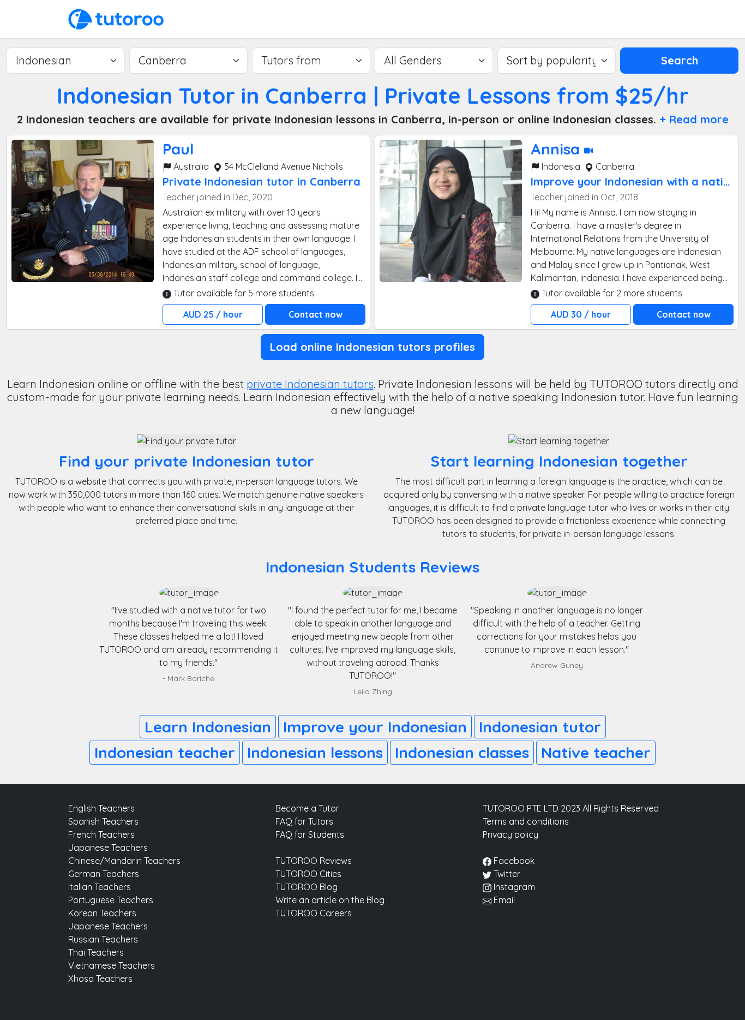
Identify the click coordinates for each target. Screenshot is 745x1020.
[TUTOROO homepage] (116, 18)
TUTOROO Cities (308, 873)
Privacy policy (510, 834)
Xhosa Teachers (100, 978)
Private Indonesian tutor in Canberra (262, 181)
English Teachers (101, 808)
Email (503, 899)
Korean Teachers (102, 913)
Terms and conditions (526, 821)
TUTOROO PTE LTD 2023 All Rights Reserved (571, 808)
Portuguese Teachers (110, 899)
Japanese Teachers (108, 847)
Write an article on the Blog (329, 899)
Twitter (505, 873)
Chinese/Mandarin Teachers (124, 860)
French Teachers (101, 834)
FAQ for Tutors (304, 821)
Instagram (513, 886)
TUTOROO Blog (306, 886)
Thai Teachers (96, 952)
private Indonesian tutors (310, 384)
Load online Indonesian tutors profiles (372, 347)
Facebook (512, 860)
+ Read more (694, 119)
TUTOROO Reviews (313, 860)
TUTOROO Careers (313, 913)
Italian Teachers (99, 886)
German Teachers (103, 873)
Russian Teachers (103, 939)
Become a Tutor (307, 808)
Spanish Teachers (103, 821)
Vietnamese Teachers (111, 965)
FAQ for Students (309, 834)
